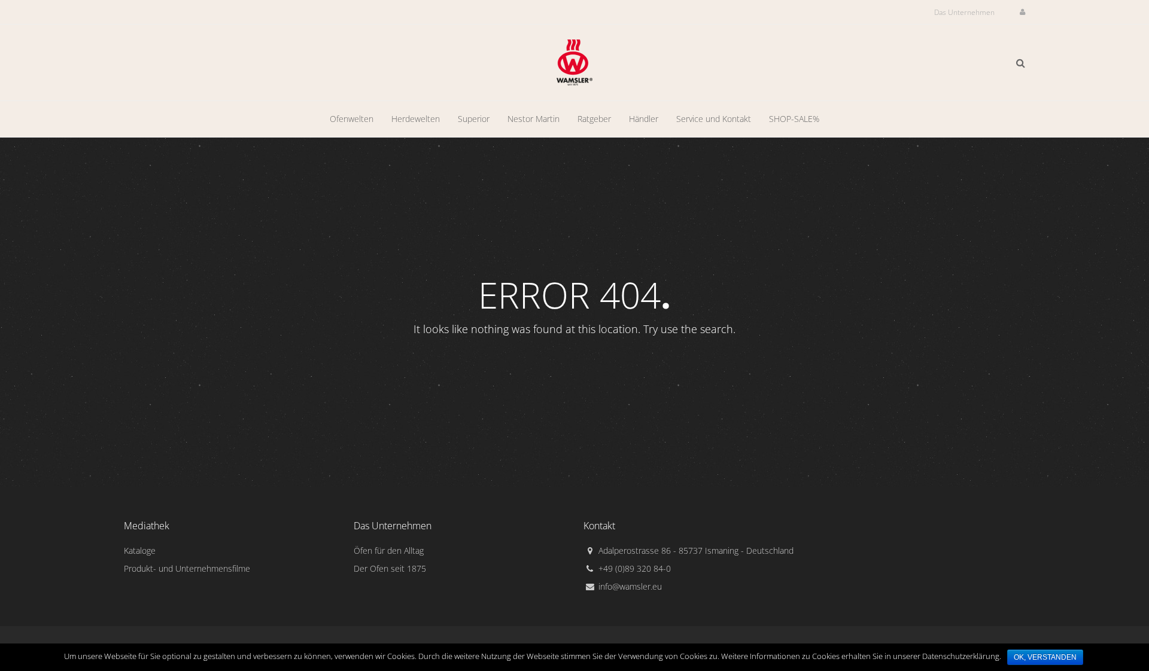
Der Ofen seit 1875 (390, 568)
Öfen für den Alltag (389, 550)
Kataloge (140, 550)
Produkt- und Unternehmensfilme (187, 568)
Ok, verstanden (1045, 657)
